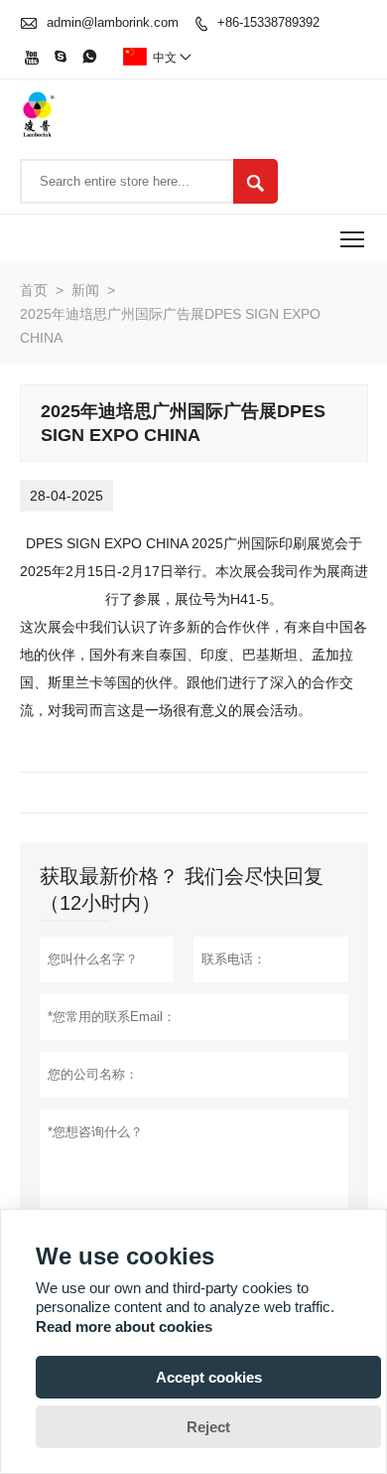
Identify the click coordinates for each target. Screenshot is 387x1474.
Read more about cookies (124, 1326)
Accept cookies (209, 1377)
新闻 (85, 290)
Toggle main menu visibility (352, 238)
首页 (34, 290)
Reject (208, 1426)
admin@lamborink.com (113, 22)
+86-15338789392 (268, 22)
